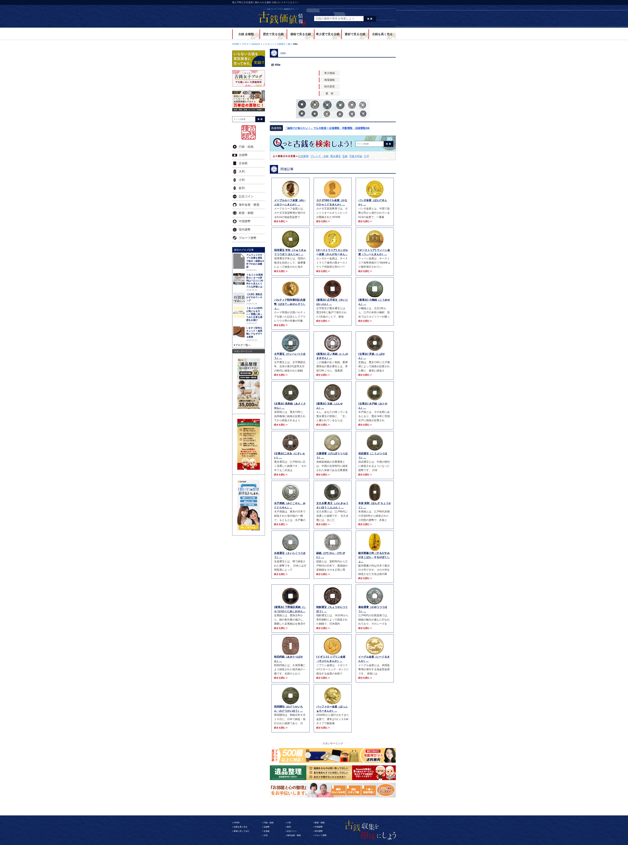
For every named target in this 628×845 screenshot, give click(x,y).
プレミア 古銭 (319, 156)
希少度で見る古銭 (328, 34)
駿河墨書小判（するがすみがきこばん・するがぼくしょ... (374, 557)
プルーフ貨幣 (247, 238)
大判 (242, 171)
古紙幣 (243, 155)
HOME (237, 822)
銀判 (242, 188)
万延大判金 (355, 156)
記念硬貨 (303, 156)
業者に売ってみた (241, 831)
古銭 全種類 (246, 34)
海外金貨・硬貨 (249, 204)
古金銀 (243, 163)
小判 (242, 179)
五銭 (345, 156)
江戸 (366, 156)
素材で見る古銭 (355, 34)
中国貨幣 (245, 221)
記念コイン (246, 196)
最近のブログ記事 (244, 249)
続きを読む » (281, 221)
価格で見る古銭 (300, 34)
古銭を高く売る (382, 34)
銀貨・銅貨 (246, 213)
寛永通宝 (335, 156)
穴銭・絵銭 (246, 146)
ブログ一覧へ (243, 345)
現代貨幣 (245, 229)
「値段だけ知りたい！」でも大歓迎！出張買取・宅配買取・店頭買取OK (327, 128)
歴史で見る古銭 (273, 34)
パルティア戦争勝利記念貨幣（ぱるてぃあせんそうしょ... (289, 304)
